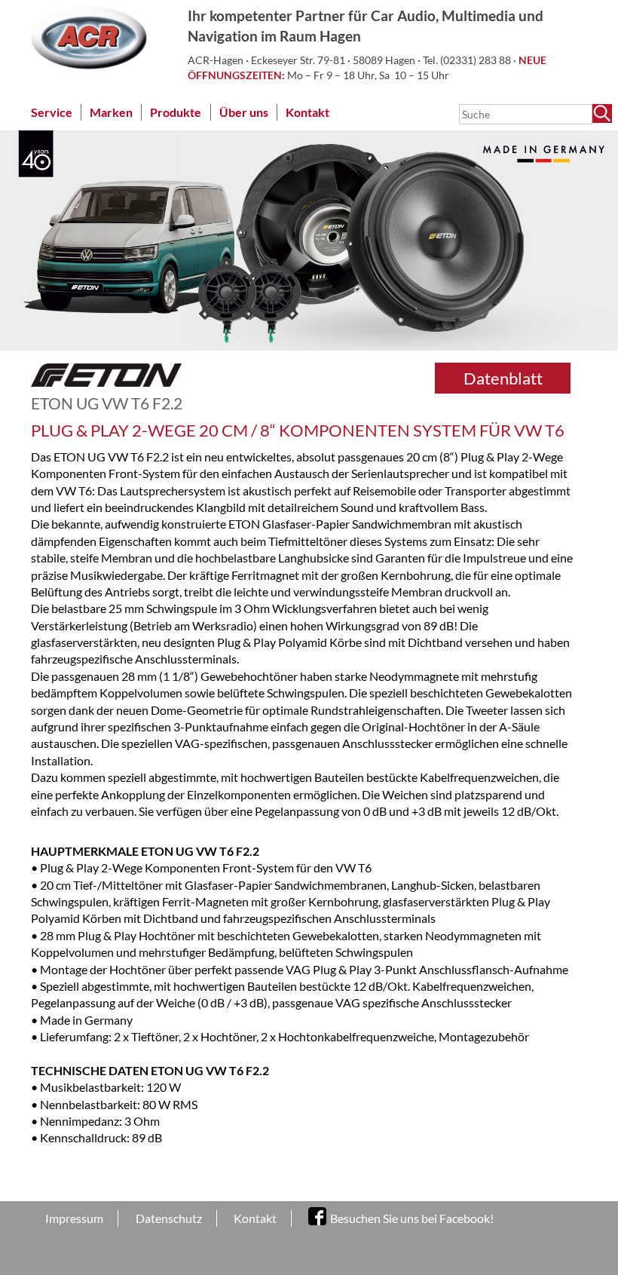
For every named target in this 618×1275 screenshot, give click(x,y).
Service (51, 112)
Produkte (175, 112)
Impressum (74, 1218)
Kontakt (307, 112)
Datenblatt (503, 378)
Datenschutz (169, 1218)
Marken (111, 112)
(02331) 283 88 (476, 60)
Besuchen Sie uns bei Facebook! (412, 1218)
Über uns (243, 112)
